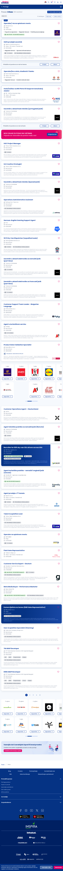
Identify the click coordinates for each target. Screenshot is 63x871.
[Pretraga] (48, 2)
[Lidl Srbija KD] (21, 372)
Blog (9, 771)
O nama (20, 771)
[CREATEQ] (21, 707)
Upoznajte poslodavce (7, 787)
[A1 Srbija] (7, 390)
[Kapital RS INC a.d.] (49, 725)
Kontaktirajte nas (49, 771)
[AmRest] (7, 372)
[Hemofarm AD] (7, 707)
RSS (11, 774)
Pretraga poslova (5, 782)
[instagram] (26, 811)
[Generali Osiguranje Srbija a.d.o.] (21, 390)
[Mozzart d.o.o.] (49, 372)
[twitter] (37, 811)
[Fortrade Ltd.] (7, 725)
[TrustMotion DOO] (21, 725)
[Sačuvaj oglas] (59, 23)
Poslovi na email (5, 784)
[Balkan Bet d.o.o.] (35, 725)
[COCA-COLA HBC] (49, 390)
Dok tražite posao (6, 789)
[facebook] (20, 811)
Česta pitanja (33, 771)
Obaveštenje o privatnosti (45, 774)
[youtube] (31, 811)
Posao (2, 764)
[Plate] (51, 2)
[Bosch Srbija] (35, 390)
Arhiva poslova (5, 792)
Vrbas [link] (9, 764)
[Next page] (40, 695)
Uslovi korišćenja (25, 774)
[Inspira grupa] (35, 707)
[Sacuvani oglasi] (54, 2)
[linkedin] (42, 811)
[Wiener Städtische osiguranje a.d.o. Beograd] (35, 372)
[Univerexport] (49, 707)
